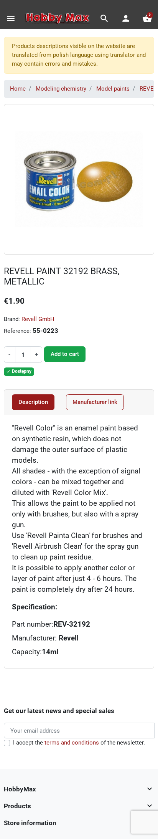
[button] (104, 18)
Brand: (12, 319)
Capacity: (27, 652)
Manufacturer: (45, 638)
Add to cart (65, 354)
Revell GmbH (37, 319)
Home (18, 88)
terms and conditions (71, 742)
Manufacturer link (94, 402)
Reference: (17, 331)
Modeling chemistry (61, 88)
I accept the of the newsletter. (79, 742)
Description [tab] (33, 402)
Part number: (32, 624)
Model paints (113, 88)
